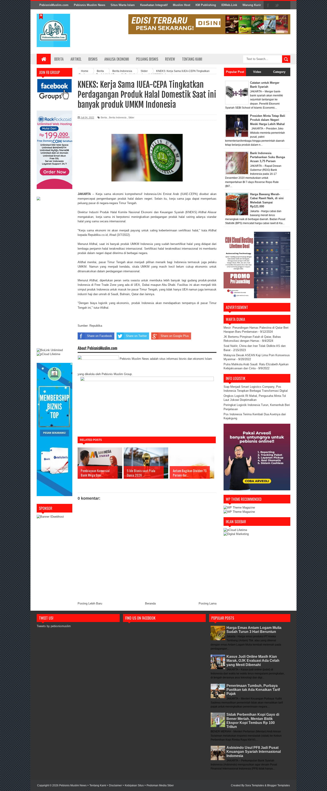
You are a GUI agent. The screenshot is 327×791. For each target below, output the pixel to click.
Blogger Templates (278, 785)
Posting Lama (207, 603)
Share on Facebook (99, 336)
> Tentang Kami (97, 785)
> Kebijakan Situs (133, 785)
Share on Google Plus (175, 336)
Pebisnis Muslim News (89, 5)
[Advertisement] (54, 275)
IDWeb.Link (229, 5)
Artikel (76, 59)
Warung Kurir (251, 5)
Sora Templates (254, 785)
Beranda (150, 603)
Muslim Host (181, 5)
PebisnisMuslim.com (54, 5)
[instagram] (285, 5)
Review (170, 59)
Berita (59, 59)
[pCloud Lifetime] (48, 354)
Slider (131, 117)
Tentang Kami (192, 59)
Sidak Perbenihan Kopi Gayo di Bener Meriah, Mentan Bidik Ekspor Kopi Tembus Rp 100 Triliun (252, 721)
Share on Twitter (136, 336)
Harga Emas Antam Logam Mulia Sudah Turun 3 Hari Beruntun (253, 630)
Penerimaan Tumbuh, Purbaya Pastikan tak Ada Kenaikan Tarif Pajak (253, 690)
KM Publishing (206, 5)
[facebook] (268, 5)
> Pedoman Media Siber (159, 785)
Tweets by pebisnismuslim (54, 626)
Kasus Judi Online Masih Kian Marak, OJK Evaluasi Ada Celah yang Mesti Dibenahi (252, 660)
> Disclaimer (115, 785)
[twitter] (276, 5)
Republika (96, 325)
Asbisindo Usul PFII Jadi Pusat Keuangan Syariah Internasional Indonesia (253, 751)
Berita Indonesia (117, 117)
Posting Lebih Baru (90, 603)
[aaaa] (209, 24)
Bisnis (92, 59)
